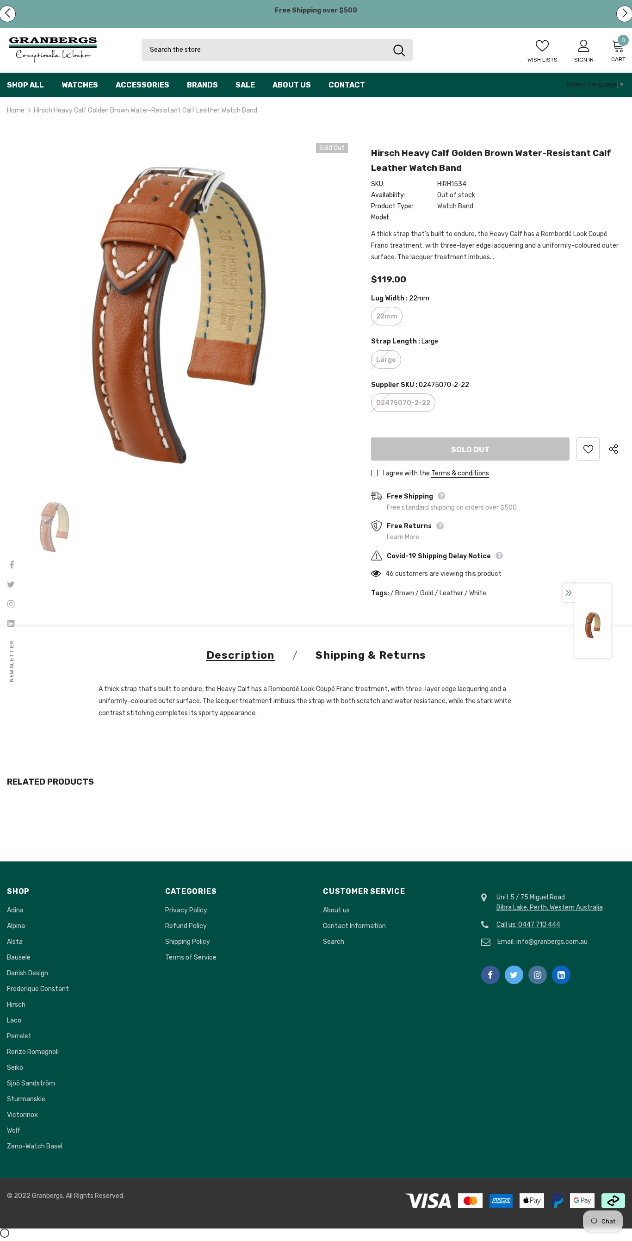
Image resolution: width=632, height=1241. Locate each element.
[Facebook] (490, 975)
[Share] (617, 449)
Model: (380, 217)
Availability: (388, 195)
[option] (177, 313)
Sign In (584, 59)
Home (16, 110)
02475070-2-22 (403, 403)
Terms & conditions (460, 473)
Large (386, 360)
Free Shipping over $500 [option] (316, 10)
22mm (386, 316)
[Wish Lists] (588, 449)
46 (389, 574)
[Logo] (67, 50)
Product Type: (392, 206)
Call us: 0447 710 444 (528, 925)
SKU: (377, 184)
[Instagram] (537, 975)
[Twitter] (514, 975)
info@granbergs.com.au (552, 942)
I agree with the (406, 473)
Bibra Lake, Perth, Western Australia (549, 907)
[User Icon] (584, 45)
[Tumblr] (561, 975)
